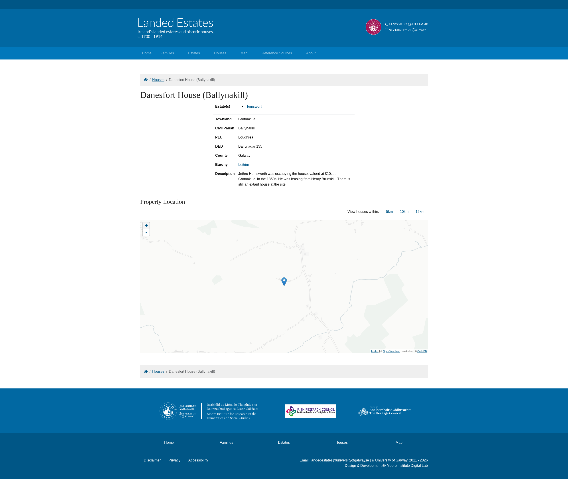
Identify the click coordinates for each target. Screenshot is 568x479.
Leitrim (243, 164)
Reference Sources (277, 53)
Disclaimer (152, 460)
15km (420, 212)
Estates (194, 53)
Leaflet (375, 351)
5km (389, 212)
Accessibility (198, 460)
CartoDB (422, 351)
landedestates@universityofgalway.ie (339, 460)
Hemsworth (254, 106)
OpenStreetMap (391, 351)
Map (244, 53)
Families (167, 53)
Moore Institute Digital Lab (407, 465)
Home (147, 53)
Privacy (174, 460)
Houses (220, 53)
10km (404, 212)
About (311, 53)
